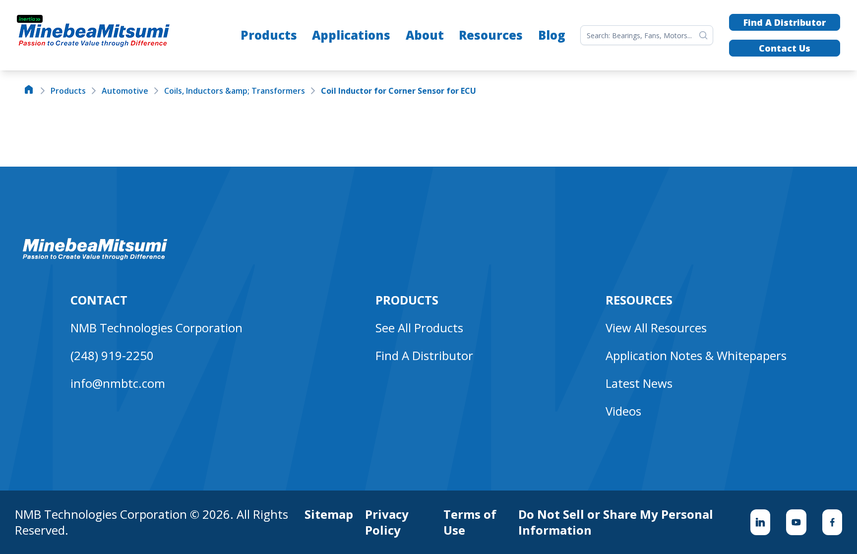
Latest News (639, 383)
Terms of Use (469, 522)
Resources (491, 35)
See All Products (419, 327)
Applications (351, 35)
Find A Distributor (784, 22)
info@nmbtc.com (117, 383)
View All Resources (656, 327)
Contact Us (784, 48)
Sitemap (329, 514)
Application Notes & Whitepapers (696, 355)
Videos (623, 411)
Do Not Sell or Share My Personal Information (615, 522)
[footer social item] (760, 522)
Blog (551, 35)
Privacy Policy (387, 522)
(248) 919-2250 (112, 355)
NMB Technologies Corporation (156, 327)
